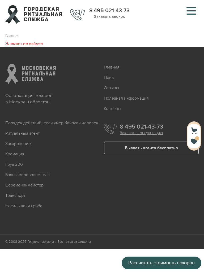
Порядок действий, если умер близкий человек (51, 123)
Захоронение (18, 143)
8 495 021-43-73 (109, 10)
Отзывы (111, 88)
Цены (109, 77)
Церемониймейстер (24, 185)
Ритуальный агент (22, 133)
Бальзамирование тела (27, 174)
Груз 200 (14, 164)
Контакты (112, 108)
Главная (112, 67)
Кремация (14, 154)
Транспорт (15, 195)
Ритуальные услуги (42, 242)
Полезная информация (126, 98)
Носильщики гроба (23, 206)
